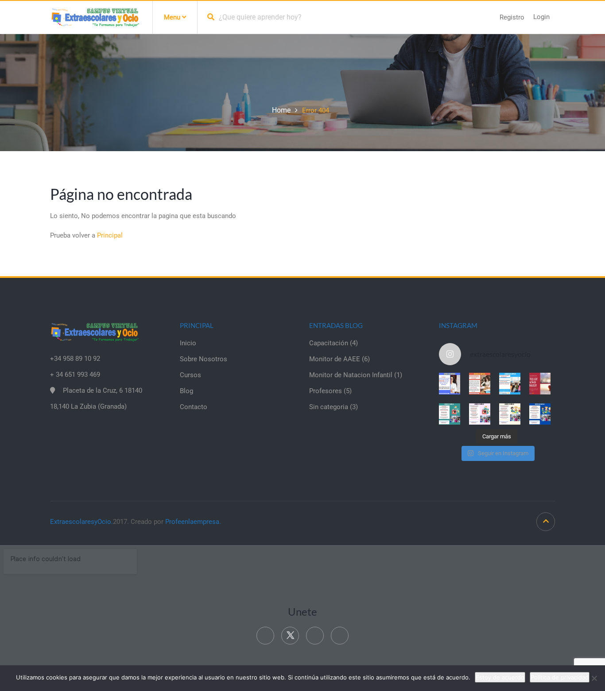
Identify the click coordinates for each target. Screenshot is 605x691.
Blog (186, 391)
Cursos (190, 375)
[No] (593, 678)
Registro (512, 17)
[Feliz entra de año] (540, 383)
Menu (173, 17)
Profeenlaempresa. (193, 522)
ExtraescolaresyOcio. (81, 522)
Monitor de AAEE (334, 359)
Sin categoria (328, 407)
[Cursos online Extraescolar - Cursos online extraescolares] (94, 17)
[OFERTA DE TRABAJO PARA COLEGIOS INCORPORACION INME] (509, 383)
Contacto (193, 407)
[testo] (479, 383)
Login (541, 17)
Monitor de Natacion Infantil (350, 375)
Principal (110, 235)
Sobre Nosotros (203, 359)
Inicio (188, 343)
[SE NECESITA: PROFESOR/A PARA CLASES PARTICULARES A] (449, 383)
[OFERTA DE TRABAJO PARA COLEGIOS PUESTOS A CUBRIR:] (449, 414)
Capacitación (328, 343)
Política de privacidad (560, 677)
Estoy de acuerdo (500, 677)
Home (281, 110)
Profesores (325, 391)
